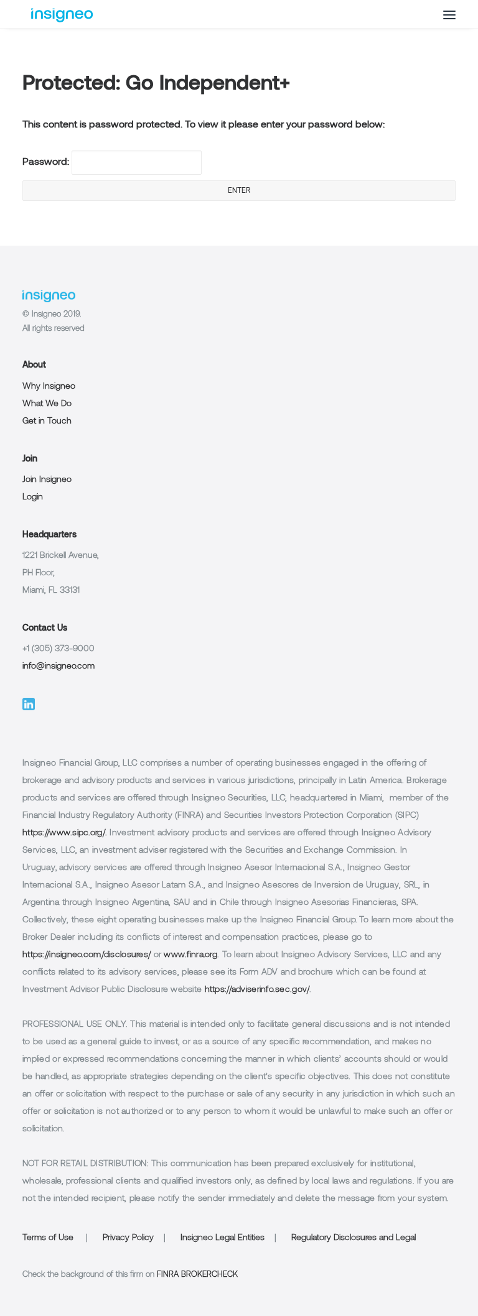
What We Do (47, 404)
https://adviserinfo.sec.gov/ (257, 990)
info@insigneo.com (58, 666)
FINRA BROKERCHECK (197, 1275)
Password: (47, 162)
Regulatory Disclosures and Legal (353, 1238)
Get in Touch (47, 421)
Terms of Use (47, 1238)
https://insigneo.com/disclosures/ (86, 955)
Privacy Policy (128, 1238)
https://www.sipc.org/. (64, 833)
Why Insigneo (48, 386)
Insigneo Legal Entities (222, 1238)
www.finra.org (190, 955)
